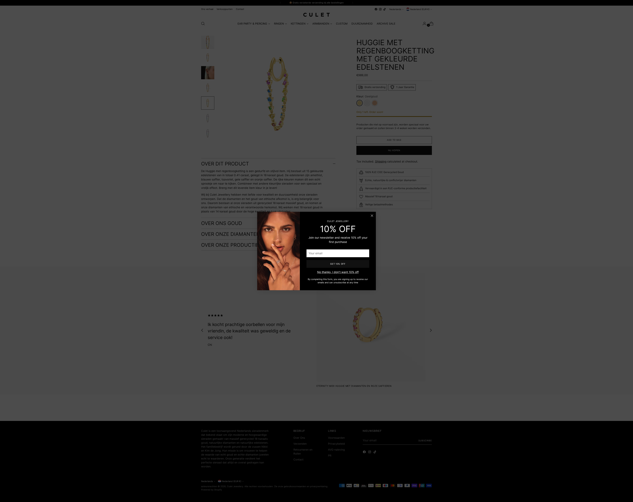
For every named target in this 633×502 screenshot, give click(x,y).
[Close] (372, 215)
